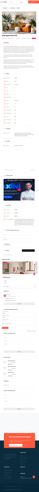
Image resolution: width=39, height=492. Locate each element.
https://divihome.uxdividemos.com (10, 300)
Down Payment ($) (5, 315)
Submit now (7, 244)
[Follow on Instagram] (23, 470)
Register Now (15, 445)
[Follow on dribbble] (29, 470)
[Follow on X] (25, 470)
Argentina (23, 38)
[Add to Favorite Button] (34, 263)
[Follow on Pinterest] (27, 470)
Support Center (23, 461)
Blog (18, 486)
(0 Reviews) (18, 38)
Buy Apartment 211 (11, 360)
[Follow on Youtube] (31, 470)
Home (5, 486)
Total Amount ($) (5, 311)
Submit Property (34, 1)
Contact (21, 486)
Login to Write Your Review (29, 250)
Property (11, 486)
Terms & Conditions (24, 457)
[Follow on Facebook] (20, 470)
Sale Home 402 (6, 277)
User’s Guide (22, 459)
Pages (15, 486)
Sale (12, 38)
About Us (22, 455)
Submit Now (19, 351)
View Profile (19, 303)
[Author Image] (34, 274)
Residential (7, 286)
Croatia (29, 38)
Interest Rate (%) (5, 319)
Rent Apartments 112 (12, 366)
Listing (8, 486)
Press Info (22, 464)
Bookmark (12, 8)
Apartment (10, 38)
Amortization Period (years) (7, 323)
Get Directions (32, 170)
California (26, 38)
